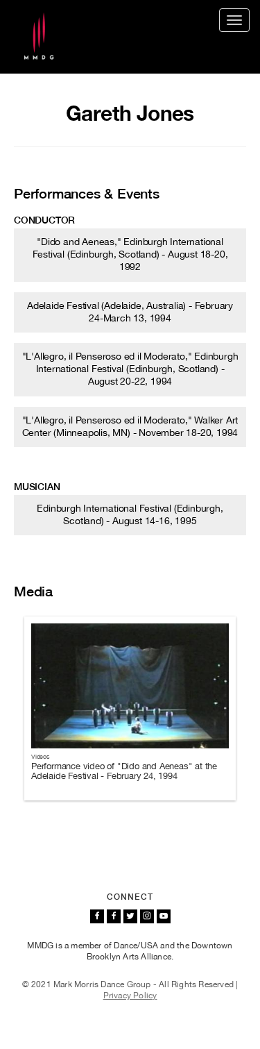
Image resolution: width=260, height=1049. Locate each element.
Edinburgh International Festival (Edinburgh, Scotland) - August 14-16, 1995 (130, 514)
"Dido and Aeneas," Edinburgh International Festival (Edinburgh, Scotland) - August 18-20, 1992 (130, 254)
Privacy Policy (130, 995)
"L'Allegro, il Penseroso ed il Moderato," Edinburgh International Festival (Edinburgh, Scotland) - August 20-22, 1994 (130, 369)
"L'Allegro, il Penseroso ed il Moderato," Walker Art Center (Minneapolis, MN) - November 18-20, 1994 (130, 426)
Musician (37, 486)
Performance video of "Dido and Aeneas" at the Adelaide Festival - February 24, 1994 (124, 771)
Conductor (44, 220)
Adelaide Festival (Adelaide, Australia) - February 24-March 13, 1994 (130, 312)
